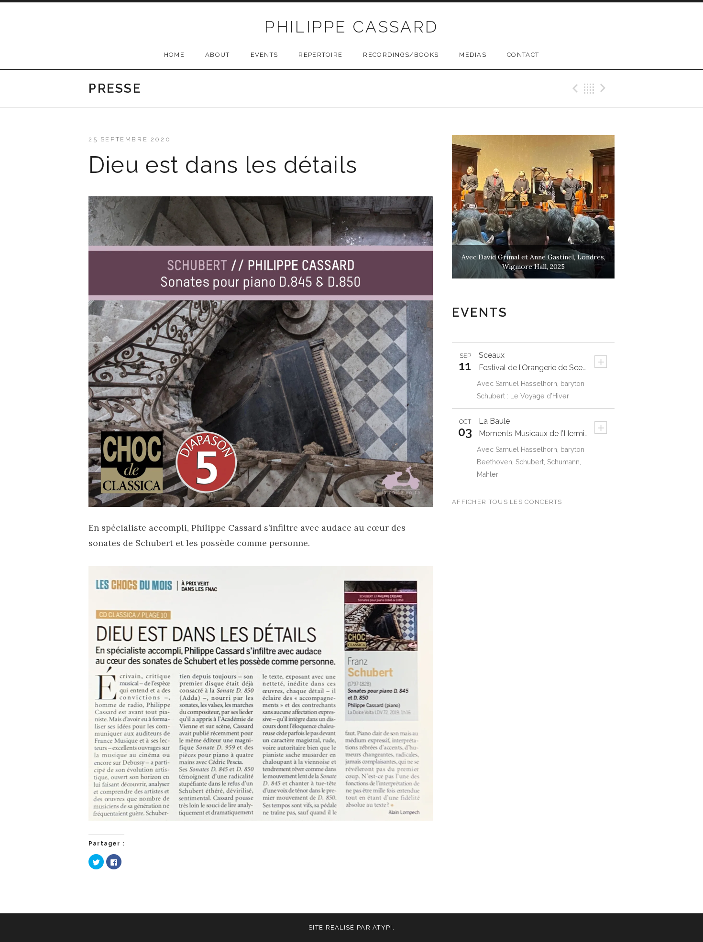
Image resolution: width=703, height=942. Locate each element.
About (217, 54)
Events (264, 54)
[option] (533, 206)
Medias (472, 54)
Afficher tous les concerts (508, 501)
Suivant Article (604, 88)
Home (174, 54)
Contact (523, 54)
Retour (589, 88)
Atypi (383, 927)
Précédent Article (574, 88)
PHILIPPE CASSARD (351, 26)
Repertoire (320, 54)
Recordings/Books (401, 54)
